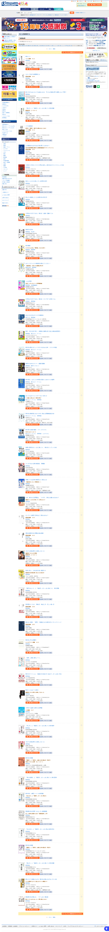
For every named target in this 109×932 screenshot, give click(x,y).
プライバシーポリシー (24, 926)
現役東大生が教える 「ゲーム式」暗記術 (37, 897)
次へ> (50, 48)
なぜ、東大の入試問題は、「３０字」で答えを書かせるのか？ (42, 497)
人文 (5, 152)
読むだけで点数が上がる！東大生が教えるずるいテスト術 (41, 879)
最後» (54, 48)
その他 (5, 167)
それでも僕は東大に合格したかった (35, 551)
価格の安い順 (24, 45)
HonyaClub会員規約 (91, 79)
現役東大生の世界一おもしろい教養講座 (36, 811)
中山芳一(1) (5, 132)
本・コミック (5, 142)
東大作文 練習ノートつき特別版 (34, 793)
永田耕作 (28, 301)
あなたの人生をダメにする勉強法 (34, 315)
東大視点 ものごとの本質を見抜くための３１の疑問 (40, 379)
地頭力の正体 (29, 229)
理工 (5, 153)
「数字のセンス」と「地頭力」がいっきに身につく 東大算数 (42, 588)
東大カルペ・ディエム (36, 333)
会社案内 (4, 926)
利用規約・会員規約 (12, 926)
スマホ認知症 (29, 126)
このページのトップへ (101, 926)
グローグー (39, 15)
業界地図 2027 (33, 15)
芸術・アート (7, 147)
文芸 (5, 143)
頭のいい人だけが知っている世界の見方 (36, 181)
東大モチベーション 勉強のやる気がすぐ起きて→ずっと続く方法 (43, 674)
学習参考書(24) (5, 102)
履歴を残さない (103, 59)
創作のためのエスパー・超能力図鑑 (35, 363)
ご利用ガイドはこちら (101, 38)
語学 (5, 159)
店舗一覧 (74, 1)
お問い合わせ (97, 1)
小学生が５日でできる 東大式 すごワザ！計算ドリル (40, 299)
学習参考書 (6, 160)
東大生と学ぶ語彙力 (31, 640)
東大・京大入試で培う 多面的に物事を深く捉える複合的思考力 (43, 331)
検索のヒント (82, 12)
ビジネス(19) (5, 105)
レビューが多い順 (57, 45)
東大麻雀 (28, 245)
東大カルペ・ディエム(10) (8, 126)
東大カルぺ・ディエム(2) (8, 127)
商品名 (20, 45)
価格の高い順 (30, 45)
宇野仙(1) (4, 134)
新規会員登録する (82, 5)
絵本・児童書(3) (6, 112)
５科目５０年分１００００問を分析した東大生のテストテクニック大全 (45, 165)
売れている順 (50, 45)
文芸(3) (4, 109)
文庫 (5, 164)
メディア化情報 (6, 180)
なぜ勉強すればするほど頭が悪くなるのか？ (37, 145)
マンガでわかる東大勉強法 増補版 (35, 463)
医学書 (5, 157)
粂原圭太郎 (28, 267)
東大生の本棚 (29, 758)
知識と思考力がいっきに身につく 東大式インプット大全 (41, 447)
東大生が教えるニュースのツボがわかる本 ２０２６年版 (41, 347)
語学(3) (4, 111)
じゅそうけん (46, 433)
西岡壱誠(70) (5, 124)
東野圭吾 (57, 15)
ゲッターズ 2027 (63, 15)
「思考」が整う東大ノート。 (33, 657)
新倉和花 (28, 249)
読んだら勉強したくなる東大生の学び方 (36, 197)
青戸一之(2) (5, 129)
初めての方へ (5, 203)
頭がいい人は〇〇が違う (32, 690)
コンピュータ (7, 150)
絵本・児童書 (7, 162)
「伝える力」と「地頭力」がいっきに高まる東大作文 (40, 829)
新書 (5, 165)
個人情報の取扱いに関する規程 (93, 80)
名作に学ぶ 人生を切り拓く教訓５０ (36, 570)
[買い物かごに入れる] (33, 69)
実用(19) (4, 104)
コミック (42, 9)
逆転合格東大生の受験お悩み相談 (34, 533)
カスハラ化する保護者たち (33, 74)
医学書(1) (4, 117)
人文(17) (4, 107)
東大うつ (28, 56)
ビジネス (6, 148)
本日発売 (4, 177)
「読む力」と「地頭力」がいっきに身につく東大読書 (40, 108)
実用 (5, 145)
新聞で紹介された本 (7, 178)
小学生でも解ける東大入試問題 (34, 708)
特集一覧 (4, 183)
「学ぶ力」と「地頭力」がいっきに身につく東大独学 (40, 725)
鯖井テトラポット (35, 365)
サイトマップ (104, 1)
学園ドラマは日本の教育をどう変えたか (36, 479)
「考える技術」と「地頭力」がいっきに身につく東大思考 (41, 777)
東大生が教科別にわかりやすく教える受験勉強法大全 (40, 413)
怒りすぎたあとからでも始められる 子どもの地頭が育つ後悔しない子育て (46, 92)
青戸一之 (28, 317)
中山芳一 (33, 231)
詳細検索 (77, 12)
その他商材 (58, 9)
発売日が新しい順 (37, 45)
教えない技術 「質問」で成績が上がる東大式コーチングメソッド (43, 622)
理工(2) (4, 114)
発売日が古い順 (44, 45)
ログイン (84, 3)
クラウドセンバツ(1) (7, 131)
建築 (5, 155)
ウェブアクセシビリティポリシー (75, 926)
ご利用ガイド (81, 1)
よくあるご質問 (89, 1)
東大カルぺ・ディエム (31, 399)
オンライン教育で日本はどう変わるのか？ (37, 515)
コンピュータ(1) (6, 116)
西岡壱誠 (28, 60)
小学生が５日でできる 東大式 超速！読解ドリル (39, 213)
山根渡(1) (4, 136)
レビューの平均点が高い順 (66, 45)
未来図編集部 (34, 285)
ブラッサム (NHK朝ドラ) (48, 15)
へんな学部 (29, 281)
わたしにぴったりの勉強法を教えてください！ (38, 263)
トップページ (25, 9)
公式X (64, 926)
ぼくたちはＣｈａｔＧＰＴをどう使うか (36, 395)
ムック (5, 170)
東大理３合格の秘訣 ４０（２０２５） (36, 429)
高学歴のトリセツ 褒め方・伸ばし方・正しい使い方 (40, 604)
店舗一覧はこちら (96, 50)
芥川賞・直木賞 (6, 182)
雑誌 (50, 9)
